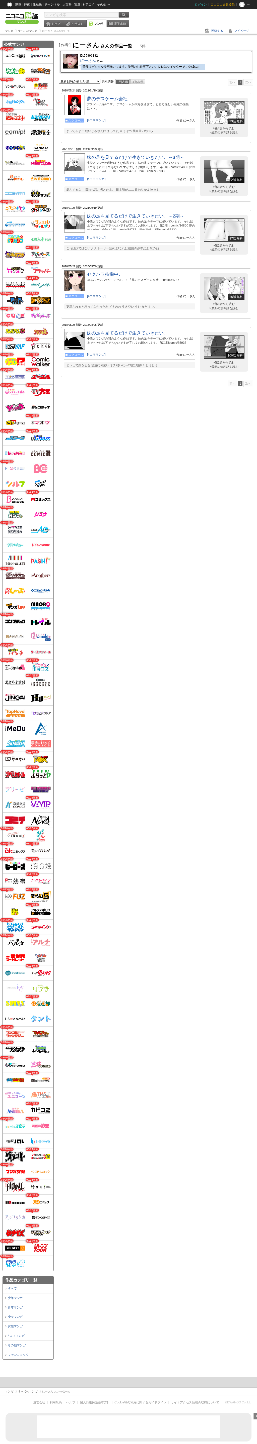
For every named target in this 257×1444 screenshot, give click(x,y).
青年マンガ (15, 1307)
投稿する (217, 31)
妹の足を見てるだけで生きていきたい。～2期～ (135, 215)
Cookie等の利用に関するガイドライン (140, 1402)
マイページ (241, 31)
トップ (55, 24)
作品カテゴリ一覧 (21, 1280)
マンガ (98, 24)
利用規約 (56, 1402)
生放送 (37, 4)
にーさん (88, 60)
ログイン (201, 4)
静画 (27, 4)
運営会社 (39, 1402)
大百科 (67, 4)
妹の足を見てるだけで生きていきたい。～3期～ (135, 157)
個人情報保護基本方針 (95, 1402)
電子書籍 (120, 24)
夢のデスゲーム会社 (107, 98)
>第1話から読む (224, 128)
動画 (18, 4)
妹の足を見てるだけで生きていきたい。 (127, 333)
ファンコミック (18, 1355)
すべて (12, 1288)
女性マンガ (15, 1326)
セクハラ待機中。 (105, 274)
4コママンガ (16, 1336)
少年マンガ (15, 1298)
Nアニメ (88, 4)
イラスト (77, 24)
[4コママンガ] (96, 120)
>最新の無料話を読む (224, 132)
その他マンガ (17, 1345)
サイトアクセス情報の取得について (195, 1402)
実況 (77, 4)
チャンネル (52, 4)
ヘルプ (70, 1402)
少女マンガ (15, 1316)
